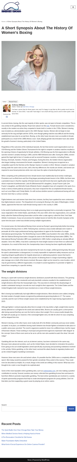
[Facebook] (7, 117)
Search (4, 405)
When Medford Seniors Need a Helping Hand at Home (21, 433)
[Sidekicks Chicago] (11, 7)
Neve (29, 460)
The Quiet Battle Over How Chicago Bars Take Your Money (22, 430)
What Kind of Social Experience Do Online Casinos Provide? (23, 444)
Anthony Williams (18, 105)
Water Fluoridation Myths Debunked (14, 441)
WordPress (45, 460)
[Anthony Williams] (7, 112)
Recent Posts (13, 101)
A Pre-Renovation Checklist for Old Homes (17, 437)
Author (4, 101)
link (48, 126)
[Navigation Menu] (73, 7)
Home (3, 21)
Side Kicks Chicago (28, 107)
